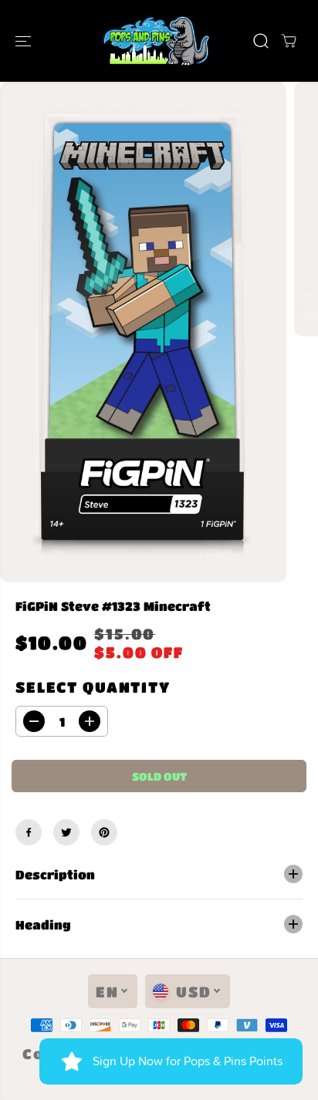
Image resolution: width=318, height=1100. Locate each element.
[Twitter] (66, 832)
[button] (24, 41)
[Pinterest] (104, 832)
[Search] (261, 41)
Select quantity (93, 687)
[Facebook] (28, 832)
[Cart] (289, 41)
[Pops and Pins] (155, 41)
